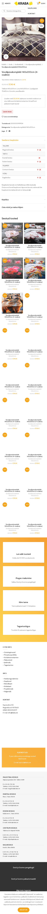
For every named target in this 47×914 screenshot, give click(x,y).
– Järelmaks (7, 662)
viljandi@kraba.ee (13, 839)
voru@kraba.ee (12, 856)
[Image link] (23, 731)
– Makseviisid (7, 660)
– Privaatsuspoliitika (10, 655)
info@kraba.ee (13, 713)
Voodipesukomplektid (33, 64)
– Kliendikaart (7, 684)
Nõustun (23, 910)
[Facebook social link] (6, 131)
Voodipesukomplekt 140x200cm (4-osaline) (12, 246)
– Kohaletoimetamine (10, 657)
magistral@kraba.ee (14, 788)
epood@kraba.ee (25, 762)
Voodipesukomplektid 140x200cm (14, 67)
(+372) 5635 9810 (13, 854)
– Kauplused (7, 681)
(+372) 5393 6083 (13, 820)
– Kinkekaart (7, 686)
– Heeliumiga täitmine (10, 679)
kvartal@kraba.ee (13, 805)
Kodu (10, 64)
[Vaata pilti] (6, 56)
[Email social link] (9, 131)
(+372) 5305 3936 (13, 837)
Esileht (4, 64)
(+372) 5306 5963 (13, 786)
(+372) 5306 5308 (13, 803)
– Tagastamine (8, 665)
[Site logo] (23, 3)
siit (30, 190)
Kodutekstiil (19, 64)
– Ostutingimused (9, 652)
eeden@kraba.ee (13, 822)
